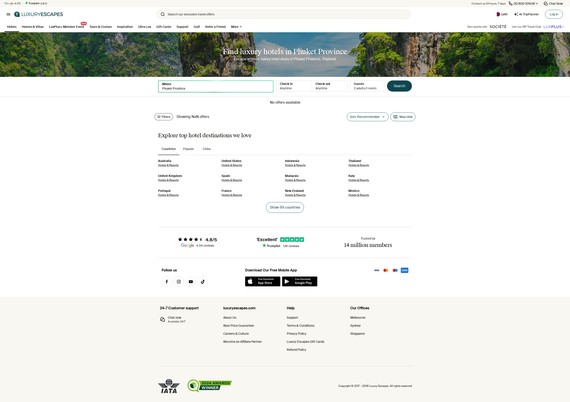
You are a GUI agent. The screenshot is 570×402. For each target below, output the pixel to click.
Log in (554, 14)
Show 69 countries (285, 207)
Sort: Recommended (364, 117)
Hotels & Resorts (168, 165)
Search (399, 86)
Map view (406, 117)
